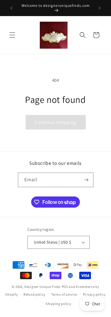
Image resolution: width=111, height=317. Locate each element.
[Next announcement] (99, 8)
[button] (12, 35)
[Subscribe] (86, 180)
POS (65, 286)
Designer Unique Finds (42, 286)
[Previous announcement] (11, 8)
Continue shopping (55, 122)
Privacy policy (94, 294)
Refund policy (34, 294)
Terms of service (64, 294)
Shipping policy (58, 304)
